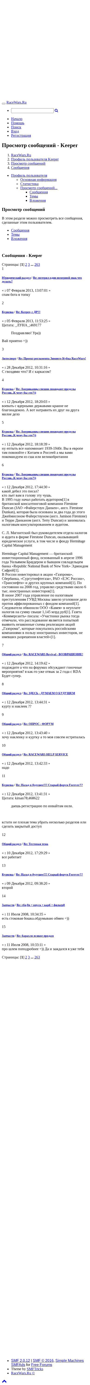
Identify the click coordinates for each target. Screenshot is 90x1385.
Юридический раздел (16, 277)
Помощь (17, 123)
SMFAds (18, 1365)
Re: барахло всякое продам (35, 935)
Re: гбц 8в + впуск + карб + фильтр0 (41, 905)
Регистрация (21, 135)
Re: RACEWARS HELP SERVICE (46, 754)
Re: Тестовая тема (36, 844)
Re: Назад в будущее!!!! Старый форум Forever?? (49, 785)
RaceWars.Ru (16, 102)
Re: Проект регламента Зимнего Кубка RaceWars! (52, 358)
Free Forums (41, 1365)
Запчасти (8, 905)
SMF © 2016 (43, 1361)
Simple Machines (69, 1361)
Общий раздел (11, 654)
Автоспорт (9, 358)
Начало (16, 119)
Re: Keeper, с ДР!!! (28, 312)
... (32, 264)
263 (37, 264)
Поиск (16, 127)
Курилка (8, 312)
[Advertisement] (45, 51)
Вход (15, 131)
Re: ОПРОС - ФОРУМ (39, 724)
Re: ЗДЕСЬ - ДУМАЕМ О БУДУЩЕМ (49, 693)
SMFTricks (35, 1369)
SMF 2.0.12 (20, 1361)
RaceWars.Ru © (23, 1373)
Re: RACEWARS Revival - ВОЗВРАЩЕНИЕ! (53, 654)
